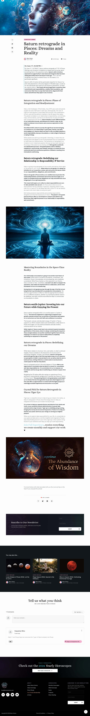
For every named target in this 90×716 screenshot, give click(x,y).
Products (51, 692)
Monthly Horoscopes (54, 685)
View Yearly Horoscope (44, 670)
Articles (29, 695)
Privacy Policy (50, 713)
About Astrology (31, 687)
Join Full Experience (34, 425)
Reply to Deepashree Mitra (74, 641)
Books (50, 690)
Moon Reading (52, 695)
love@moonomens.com (7, 690)
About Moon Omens (32, 685)
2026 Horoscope (53, 687)
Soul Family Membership (33, 692)
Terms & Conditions (40, 713)
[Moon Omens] (10, 685)
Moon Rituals (30, 690)
